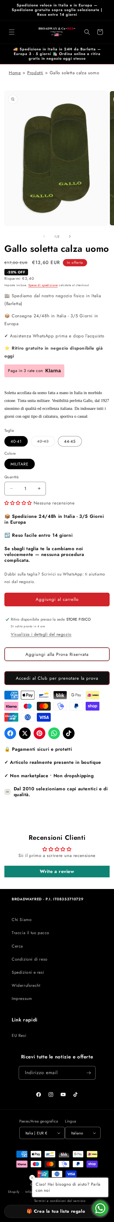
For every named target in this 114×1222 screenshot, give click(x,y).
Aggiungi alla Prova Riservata (57, 654)
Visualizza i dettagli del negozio (41, 634)
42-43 (46, 442)
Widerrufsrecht (26, 985)
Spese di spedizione (43, 285)
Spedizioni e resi (28, 972)
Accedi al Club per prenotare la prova (57, 678)
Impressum (22, 998)
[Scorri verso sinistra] (44, 236)
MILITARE (20, 464)
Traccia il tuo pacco (30, 933)
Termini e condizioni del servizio (60, 1200)
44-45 (70, 441)
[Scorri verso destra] (69, 236)
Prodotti (35, 73)
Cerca (17, 946)
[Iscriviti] (88, 1073)
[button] (11, 32)
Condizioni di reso (30, 959)
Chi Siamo (22, 919)
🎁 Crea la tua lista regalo (56, 1211)
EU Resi (19, 1035)
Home (15, 73)
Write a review (57, 871)
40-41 (16, 441)
